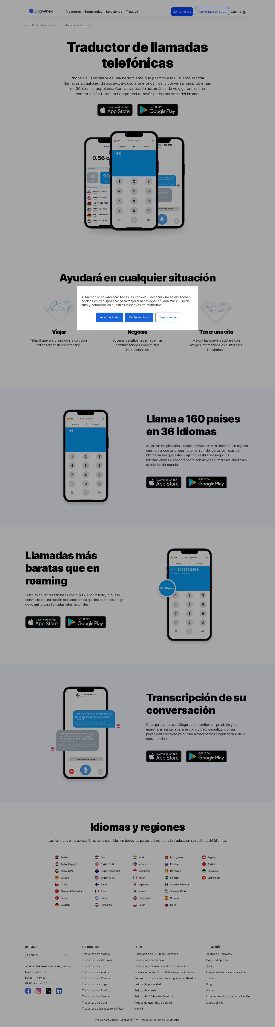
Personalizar (167, 317)
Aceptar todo (109, 317)
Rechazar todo (139, 317)
